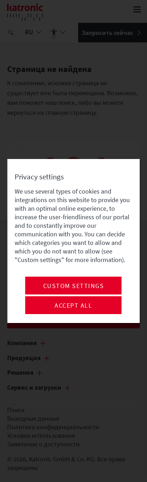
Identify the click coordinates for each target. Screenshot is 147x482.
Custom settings (73, 286)
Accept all (73, 305)
